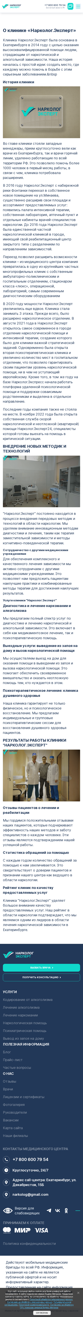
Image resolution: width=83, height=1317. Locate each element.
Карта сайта (13, 1128)
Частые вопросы (17, 1068)
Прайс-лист (13, 1060)
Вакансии (11, 1120)
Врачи (8, 1089)
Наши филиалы (15, 1136)
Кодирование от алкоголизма (28, 1000)
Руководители (15, 1112)
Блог (7, 1052)
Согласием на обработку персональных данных (29, 1302)
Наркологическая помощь (25, 1023)
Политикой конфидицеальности (34, 1305)
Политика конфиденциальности (29, 1244)
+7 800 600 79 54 (55, 6)
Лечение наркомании (20, 1015)
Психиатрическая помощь (24, 1031)
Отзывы (9, 1081)
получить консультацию (40, 977)
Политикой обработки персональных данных (51, 1299)
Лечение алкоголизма (21, 1007)
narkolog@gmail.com (30, 1194)
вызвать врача (40, 967)
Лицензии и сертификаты (23, 1097)
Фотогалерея (14, 1105)
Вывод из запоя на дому (23, 1038)
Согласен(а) (42, 1313)
